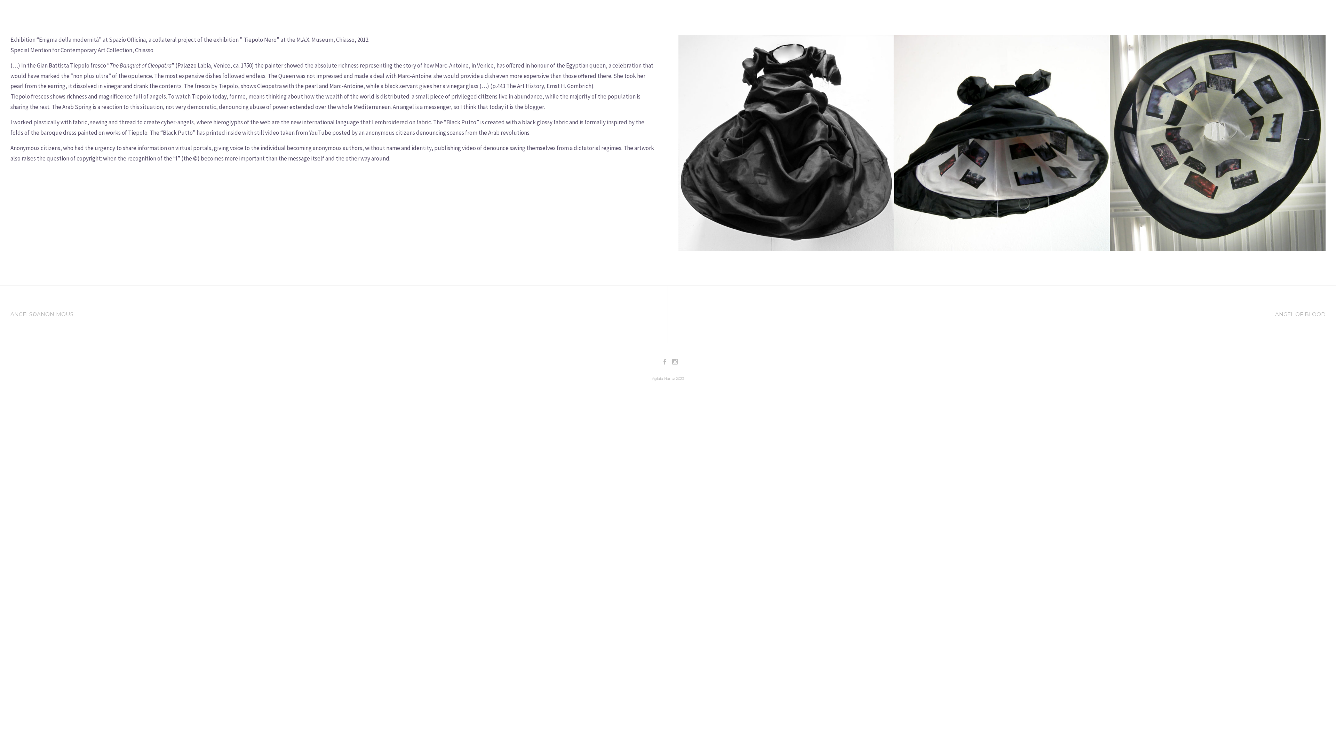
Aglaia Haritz (50, 16)
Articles (1209, 15)
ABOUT (1111, 15)
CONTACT (1241, 15)
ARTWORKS (1143, 15)
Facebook (1275, 15)
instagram (1312, 15)
